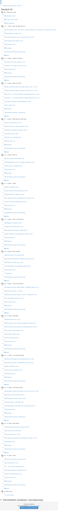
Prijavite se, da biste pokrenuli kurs (29, 507)
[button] (1, 1)
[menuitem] (1, 3)
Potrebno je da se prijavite (34, 505)
